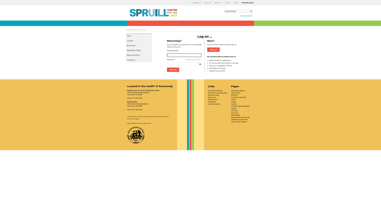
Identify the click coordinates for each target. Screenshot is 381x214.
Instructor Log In (213, 95)
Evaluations (212, 102)
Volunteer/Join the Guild (239, 119)
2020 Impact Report (238, 91)
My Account (131, 45)
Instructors (235, 113)
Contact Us (131, 60)
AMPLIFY (234, 95)
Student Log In (213, 99)
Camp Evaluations (214, 104)
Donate (233, 108)
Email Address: (172, 51)
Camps (233, 102)
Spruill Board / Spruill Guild (240, 117)
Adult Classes (235, 93)
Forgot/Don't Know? (193, 60)
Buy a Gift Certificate (215, 91)
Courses (130, 41)
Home (129, 36)
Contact (234, 104)
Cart (227, 3)
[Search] (251, 11)
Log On (207, 3)
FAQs (235, 3)
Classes (195, 3)
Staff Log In (212, 97)
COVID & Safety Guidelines (240, 106)
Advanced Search (246, 16)
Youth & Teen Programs (239, 122)
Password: (171, 60)
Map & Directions (133, 55)
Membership (235, 115)
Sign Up (218, 3)
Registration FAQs (134, 50)
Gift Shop (234, 110)
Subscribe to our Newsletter (217, 93)
